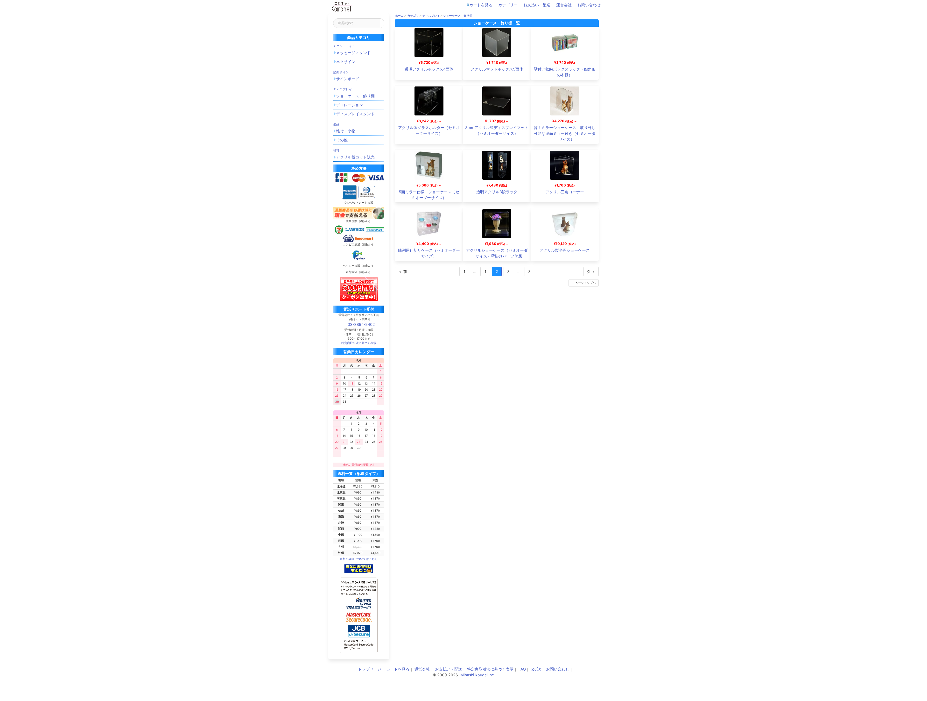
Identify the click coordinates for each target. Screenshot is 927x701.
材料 (336, 150)
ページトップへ (585, 283)
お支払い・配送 (536, 4)
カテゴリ (413, 15)
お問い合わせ (589, 4)
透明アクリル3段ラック (496, 191)
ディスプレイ (342, 89)
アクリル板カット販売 (355, 157)
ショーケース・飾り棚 (355, 95)
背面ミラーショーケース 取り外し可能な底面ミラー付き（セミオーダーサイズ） (565, 133)
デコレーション (349, 104)
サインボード (347, 78)
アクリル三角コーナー (564, 191)
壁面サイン (341, 72)
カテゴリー (508, 4)
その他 (342, 139)
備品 (336, 124)
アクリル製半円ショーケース (565, 250)
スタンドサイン (344, 46)
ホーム (399, 15)
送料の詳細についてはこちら (359, 559)
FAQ (522, 669)
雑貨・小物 (345, 131)
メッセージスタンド (353, 52)
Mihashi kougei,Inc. (477, 674)
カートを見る (479, 4)
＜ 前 (402, 271)
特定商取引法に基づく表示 (490, 669)
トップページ (369, 669)
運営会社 (564, 4)
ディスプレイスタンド (355, 113)
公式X (536, 669)
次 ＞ (591, 271)
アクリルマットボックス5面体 (497, 69)
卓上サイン (345, 61)
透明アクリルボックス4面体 (429, 69)
